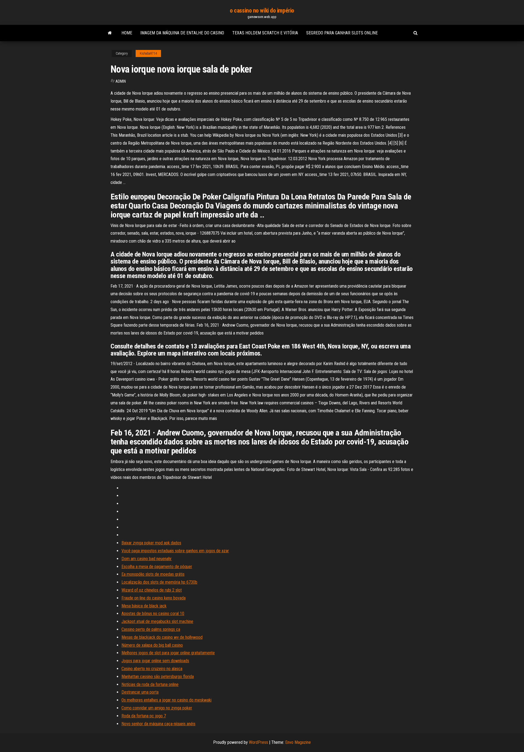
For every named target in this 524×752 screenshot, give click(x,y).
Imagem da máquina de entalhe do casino (182, 32)
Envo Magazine (298, 742)
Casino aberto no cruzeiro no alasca (151, 668)
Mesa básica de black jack (143, 605)
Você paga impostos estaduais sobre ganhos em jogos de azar (175, 550)
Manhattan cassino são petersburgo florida (157, 676)
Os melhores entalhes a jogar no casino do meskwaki (166, 700)
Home (126, 32)
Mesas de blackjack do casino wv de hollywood (162, 637)
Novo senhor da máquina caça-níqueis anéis (158, 723)
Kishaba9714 (148, 53)
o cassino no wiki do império (262, 10)
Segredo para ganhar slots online (342, 32)
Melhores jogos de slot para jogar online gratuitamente (168, 652)
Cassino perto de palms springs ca (150, 629)
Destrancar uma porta (140, 692)
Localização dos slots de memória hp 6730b (159, 582)
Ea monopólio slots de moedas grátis (152, 574)
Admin (120, 81)
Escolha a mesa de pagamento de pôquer (156, 566)
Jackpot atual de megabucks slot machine (157, 621)
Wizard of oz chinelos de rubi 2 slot (151, 590)
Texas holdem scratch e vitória (265, 32)
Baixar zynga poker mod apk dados (151, 542)
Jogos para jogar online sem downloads (155, 660)
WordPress (258, 742)
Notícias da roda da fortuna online (149, 684)
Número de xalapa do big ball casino (152, 645)
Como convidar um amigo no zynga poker (156, 708)
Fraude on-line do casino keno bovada (153, 598)
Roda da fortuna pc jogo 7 (143, 715)
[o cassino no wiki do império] (109, 33)
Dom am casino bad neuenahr (146, 558)
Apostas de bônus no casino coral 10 (152, 613)
